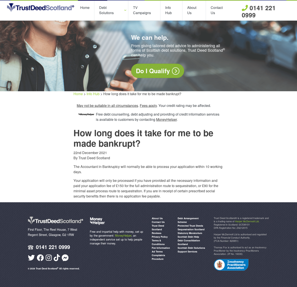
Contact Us (217, 10)
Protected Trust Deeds (190, 225)
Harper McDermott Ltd (247, 221)
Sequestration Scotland (191, 229)
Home (85, 7)
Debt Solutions (106, 10)
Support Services (187, 251)
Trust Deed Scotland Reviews (158, 229)
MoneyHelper (123, 235)
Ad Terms (157, 251)
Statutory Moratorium (190, 233)
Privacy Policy (160, 236)
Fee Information (161, 247)
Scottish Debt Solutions (191, 247)
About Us (191, 10)
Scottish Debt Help (188, 236)
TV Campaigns (142, 10)
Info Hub (168, 10)
